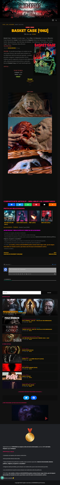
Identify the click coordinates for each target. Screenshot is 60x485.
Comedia (27, 27)
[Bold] (10, 274)
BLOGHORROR (8, 227)
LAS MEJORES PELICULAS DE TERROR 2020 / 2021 (35, 338)
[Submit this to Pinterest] (36, 204)
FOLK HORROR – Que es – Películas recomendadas (37, 320)
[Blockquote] (22, 274)
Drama (26, 383)
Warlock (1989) (52, 253)
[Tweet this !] (20, 204)
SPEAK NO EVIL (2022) (28, 385)
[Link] (26, 274)
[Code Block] (24, 274)
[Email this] (44, 204)
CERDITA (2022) (26, 376)
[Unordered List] (20, 274)
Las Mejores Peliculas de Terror (10, 311)
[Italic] (12, 274)
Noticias (20, 311)
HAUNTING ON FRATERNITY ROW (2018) (13, 253)
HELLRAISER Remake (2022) (29, 367)
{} (28, 273)
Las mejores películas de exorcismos (14, 313)
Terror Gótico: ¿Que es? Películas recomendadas (37, 329)
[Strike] (16, 274)
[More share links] (52, 204)
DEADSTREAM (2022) (27, 350)
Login (54, 264)
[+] (30, 273)
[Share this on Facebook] (11, 204)
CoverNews (34, 482)
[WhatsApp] (28, 204)
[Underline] (14, 274)
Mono (34, 34)
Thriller (34, 383)
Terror (32, 27)
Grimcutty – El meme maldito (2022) (33, 359)
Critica (23, 348)
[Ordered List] (18, 274)
